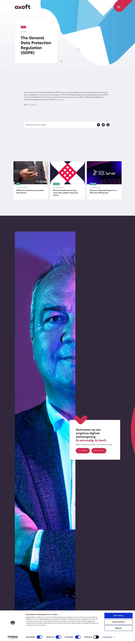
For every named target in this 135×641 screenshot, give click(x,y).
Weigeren (118, 628)
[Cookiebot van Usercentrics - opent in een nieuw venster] (12, 637)
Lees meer (60, 99)
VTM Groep (32, 105)
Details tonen (107, 637)
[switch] (58, 637)
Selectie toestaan (118, 622)
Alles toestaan (118, 615)
